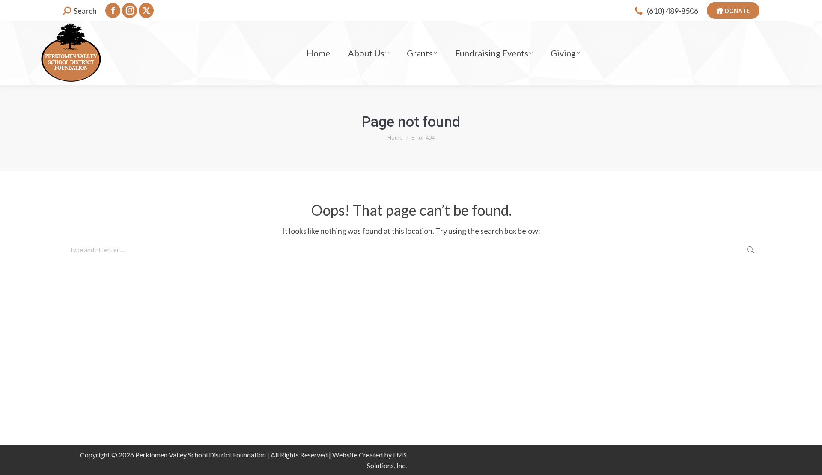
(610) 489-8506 (672, 10)
